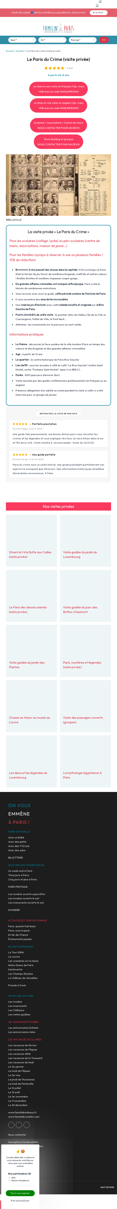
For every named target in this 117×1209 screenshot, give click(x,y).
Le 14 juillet (14, 1088)
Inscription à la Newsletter (23, 1142)
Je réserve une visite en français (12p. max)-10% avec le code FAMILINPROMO (58, 89)
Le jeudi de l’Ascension (21, 1079)
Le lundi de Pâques (19, 1070)
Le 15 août (14, 1092)
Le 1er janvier (16, 1066)
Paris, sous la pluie (19, 930)
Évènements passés (20, 939)
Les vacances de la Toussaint (25, 1058)
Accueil (9, 51)
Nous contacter (17, 1134)
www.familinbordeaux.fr (22, 1112)
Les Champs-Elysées (20, 973)
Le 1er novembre (18, 1096)
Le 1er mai (14, 1075)
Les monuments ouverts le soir (26, 902)
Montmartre (15, 969)
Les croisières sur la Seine (23, 960)
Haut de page (107, 1187)
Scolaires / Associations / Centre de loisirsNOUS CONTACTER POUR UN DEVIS (58, 125)
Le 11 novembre (17, 1100)
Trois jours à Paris (18, 875)
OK (104, 40)
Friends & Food (17, 985)
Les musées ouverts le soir (23, 898)
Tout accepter (20, 1193)
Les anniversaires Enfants (23, 1027)
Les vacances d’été (19, 1053)
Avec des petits (17, 841)
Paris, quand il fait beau (22, 926)
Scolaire (20, 51)
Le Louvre (14, 956)
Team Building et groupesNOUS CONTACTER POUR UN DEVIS (59, 141)
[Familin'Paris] (58, 27)
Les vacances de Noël (21, 1062)
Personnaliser (20, 1200)
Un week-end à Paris (20, 870)
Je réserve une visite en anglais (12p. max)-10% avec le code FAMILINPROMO (58, 105)
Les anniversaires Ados (21, 1032)
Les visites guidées (19, 1014)
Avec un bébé (16, 837)
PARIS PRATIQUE (18, 886)
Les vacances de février (22, 1045)
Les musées (15, 1001)
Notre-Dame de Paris (20, 965)
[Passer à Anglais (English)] (97, 6)
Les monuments (17, 1005)
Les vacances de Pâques (22, 1049)
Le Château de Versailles (22, 977)
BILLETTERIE (15, 857)
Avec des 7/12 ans (18, 846)
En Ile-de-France (18, 934)
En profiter (97, 13)
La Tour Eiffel (16, 952)
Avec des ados (16, 850)
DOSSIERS (14, 909)
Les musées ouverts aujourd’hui (26, 894)
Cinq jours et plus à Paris (22, 879)
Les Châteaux (16, 1010)
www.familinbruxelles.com (23, 1116)
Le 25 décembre (17, 1105)
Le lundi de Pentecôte (21, 1083)
